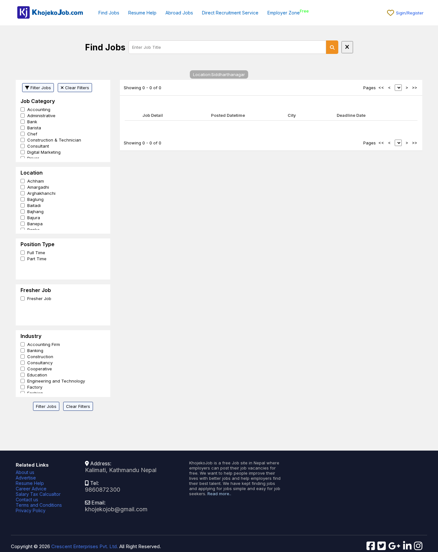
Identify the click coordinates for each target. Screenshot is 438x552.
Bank (32, 121)
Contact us (27, 499)
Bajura (33, 217)
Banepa (35, 223)
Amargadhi (38, 187)
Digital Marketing (44, 152)
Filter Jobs (40, 87)
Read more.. (219, 493)
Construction (40, 356)
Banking (35, 350)
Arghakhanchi (41, 193)
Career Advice (31, 488)
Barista (34, 127)
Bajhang (35, 211)
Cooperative (39, 368)
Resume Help (142, 12)
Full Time (36, 252)
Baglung (35, 199)
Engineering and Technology (56, 381)
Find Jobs (108, 12)
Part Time (36, 258)
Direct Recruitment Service (230, 12)
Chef (32, 133)
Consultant (38, 146)
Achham (35, 181)
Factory (34, 387)
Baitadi (34, 205)
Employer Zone (283, 12)
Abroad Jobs (179, 12)
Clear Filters (76, 87)
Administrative (41, 115)
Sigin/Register (410, 12)
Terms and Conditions (39, 505)
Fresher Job (39, 298)
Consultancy (40, 362)
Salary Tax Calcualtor (38, 494)
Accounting (38, 109)
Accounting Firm (43, 344)
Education (37, 374)
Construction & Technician (54, 139)
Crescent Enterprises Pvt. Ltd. (84, 546)
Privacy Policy (31, 510)
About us (25, 472)
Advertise (26, 477)
